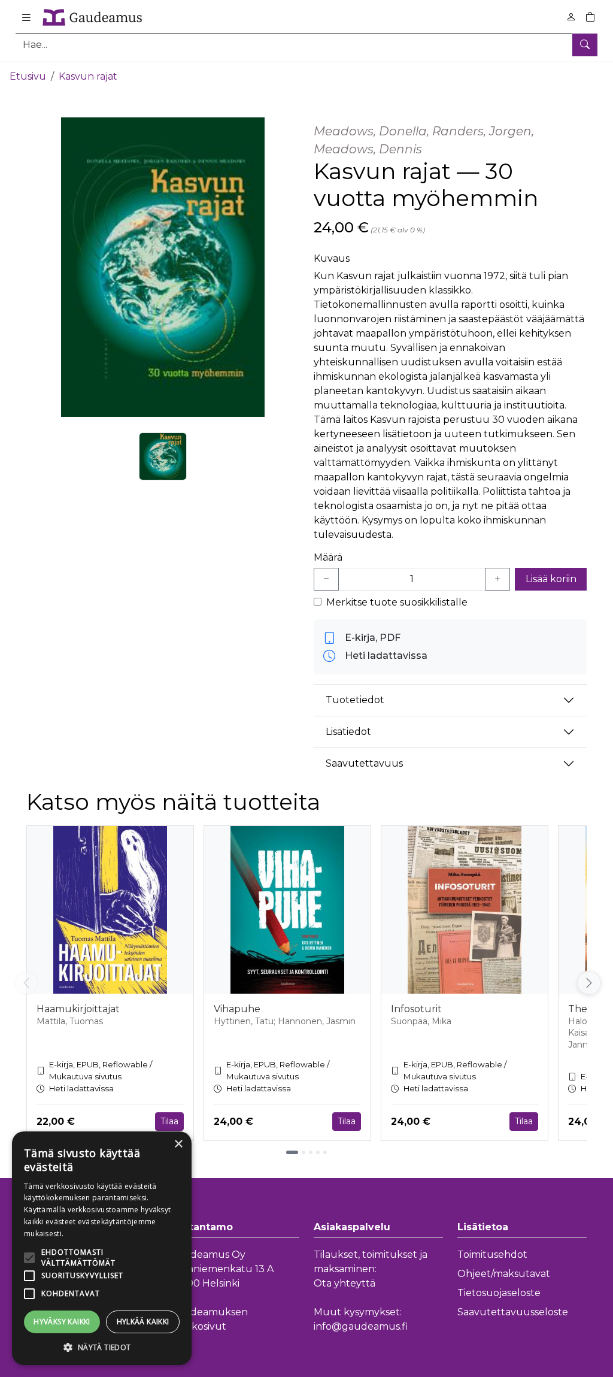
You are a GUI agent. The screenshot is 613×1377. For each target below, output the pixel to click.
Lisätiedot (348, 731)
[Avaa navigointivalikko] (26, 17)
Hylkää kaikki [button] (143, 1322)
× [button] (178, 1144)
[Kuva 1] (163, 456)
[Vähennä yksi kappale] (326, 579)
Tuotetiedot (355, 700)
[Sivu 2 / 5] (303, 1152)
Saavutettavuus (364, 763)
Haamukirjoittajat (78, 1009)
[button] (102, 1347)
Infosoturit (416, 1009)
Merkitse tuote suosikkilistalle (397, 602)
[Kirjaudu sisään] (571, 17)
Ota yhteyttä (344, 1283)
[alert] (102, 1248)
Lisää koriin (551, 579)
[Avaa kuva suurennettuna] (162, 267)
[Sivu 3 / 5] (310, 1152)
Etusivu (28, 76)
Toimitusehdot (492, 1254)
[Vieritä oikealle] (589, 983)
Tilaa (169, 1121)
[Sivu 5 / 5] (325, 1152)
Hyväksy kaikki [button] (62, 1322)
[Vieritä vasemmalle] (26, 983)
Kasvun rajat (88, 76)
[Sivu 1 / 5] (292, 1152)
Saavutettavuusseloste (512, 1312)
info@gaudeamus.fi (361, 1326)
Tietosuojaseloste (499, 1293)
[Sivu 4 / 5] (318, 1152)
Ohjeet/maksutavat (503, 1273)
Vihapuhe (237, 1009)
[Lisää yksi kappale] (497, 579)
